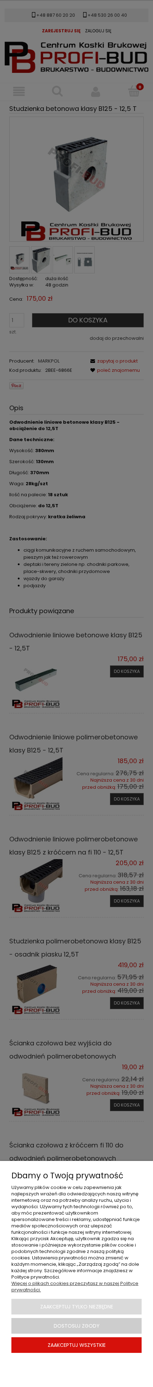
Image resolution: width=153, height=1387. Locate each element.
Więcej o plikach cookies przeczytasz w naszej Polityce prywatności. (74, 1286)
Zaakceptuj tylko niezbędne (76, 1306)
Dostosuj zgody (77, 1325)
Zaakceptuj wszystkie (77, 1345)
